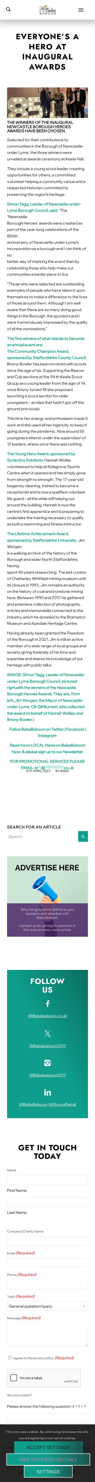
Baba (64, 771)
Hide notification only (48, 1459)
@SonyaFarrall (62, 1104)
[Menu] (81, 10)
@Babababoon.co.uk (47, 1015)
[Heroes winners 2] (47, 102)
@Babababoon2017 (47, 1045)
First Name (17, 1190)
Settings (48, 1471)
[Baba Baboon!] (47, 9)
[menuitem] (81, 10)
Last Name (17, 1212)
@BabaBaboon (33, 1104)
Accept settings (48, 1447)
